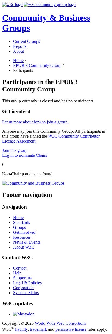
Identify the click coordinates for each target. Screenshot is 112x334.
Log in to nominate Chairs (24, 155)
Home (18, 60)
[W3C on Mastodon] (24, 314)
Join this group (14, 150)
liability (21, 329)
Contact (19, 268)
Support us (22, 278)
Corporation (23, 287)
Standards (21, 222)
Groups (19, 227)
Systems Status (26, 292)
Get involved (24, 232)
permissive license (70, 329)
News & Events (26, 242)
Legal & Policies (27, 282)
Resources (22, 237)
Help (17, 273)
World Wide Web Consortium (60, 323)
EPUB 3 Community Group (37, 65)
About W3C (23, 247)
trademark (38, 329)
